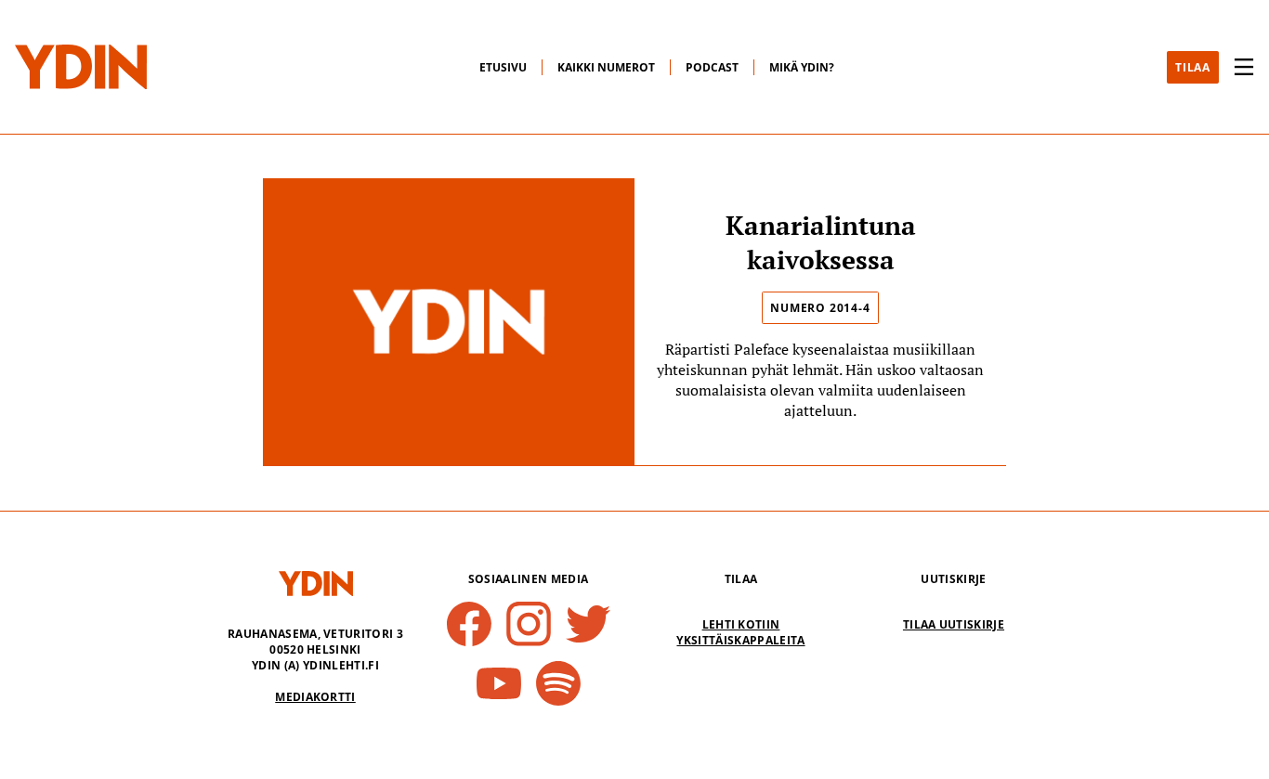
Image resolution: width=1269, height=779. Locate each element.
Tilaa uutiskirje (953, 624)
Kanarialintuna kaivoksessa (821, 242)
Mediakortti (315, 697)
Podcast (712, 67)
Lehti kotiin (741, 624)
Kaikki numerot (606, 67)
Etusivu (503, 67)
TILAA (1192, 67)
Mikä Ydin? (801, 67)
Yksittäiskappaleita (740, 640)
